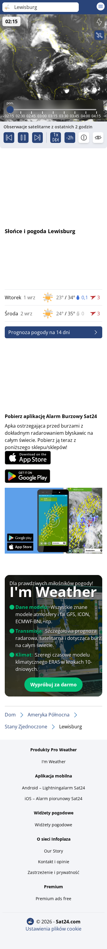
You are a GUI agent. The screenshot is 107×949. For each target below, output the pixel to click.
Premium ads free (53, 898)
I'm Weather (54, 761)
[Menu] (101, 6)
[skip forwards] (37, 137)
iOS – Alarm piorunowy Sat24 (53, 798)
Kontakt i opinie (53, 861)
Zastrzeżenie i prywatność (53, 872)
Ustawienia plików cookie (53, 928)
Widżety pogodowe (53, 825)
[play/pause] (23, 137)
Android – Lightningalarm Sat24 (53, 788)
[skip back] (9, 137)
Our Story (53, 851)
